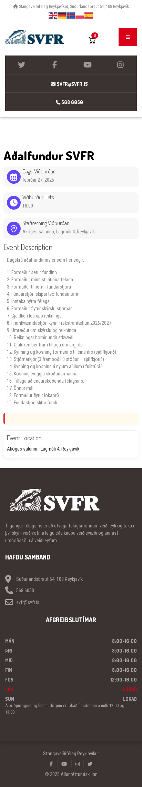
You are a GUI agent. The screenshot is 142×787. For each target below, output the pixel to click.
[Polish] (79, 15)
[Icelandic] (71, 15)
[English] (53, 15)
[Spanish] (88, 15)
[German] (62, 15)
